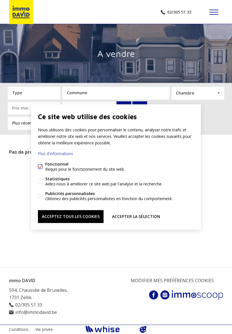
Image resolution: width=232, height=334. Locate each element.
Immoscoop (197, 295)
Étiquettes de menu (214, 12)
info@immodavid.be (36, 312)
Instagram (164, 294)
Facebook (153, 294)
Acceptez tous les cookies (71, 216)
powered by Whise (109, 329)
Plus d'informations (55, 153)
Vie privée (44, 329)
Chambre (185, 93)
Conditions (19, 329)
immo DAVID (22, 280)
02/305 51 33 (179, 12)
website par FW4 (143, 329)
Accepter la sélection (136, 216)
